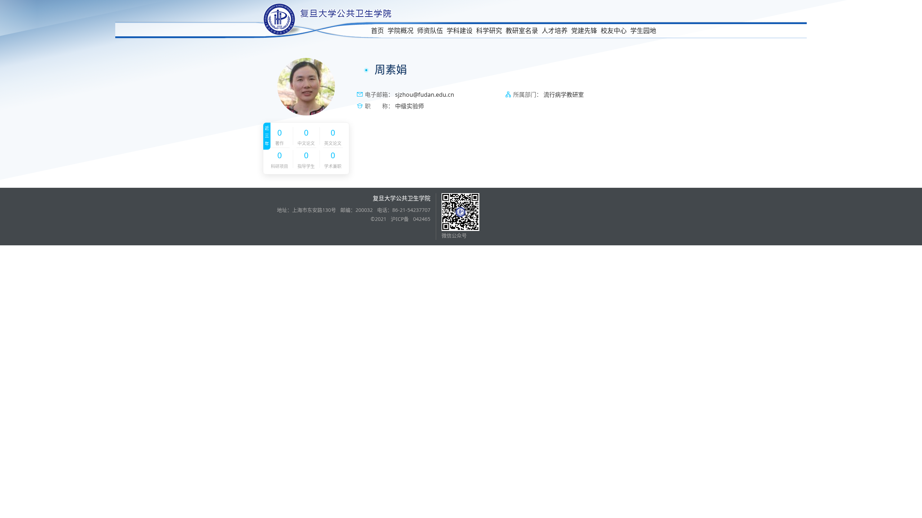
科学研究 (489, 30)
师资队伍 (430, 30)
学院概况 (400, 30)
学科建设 (460, 30)
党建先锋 (584, 30)
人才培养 (555, 30)
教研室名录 (522, 30)
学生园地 (643, 30)
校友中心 (614, 30)
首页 (377, 30)
